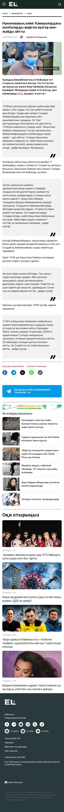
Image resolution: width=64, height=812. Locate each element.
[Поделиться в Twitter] (22, 372)
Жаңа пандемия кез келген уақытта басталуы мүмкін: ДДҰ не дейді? (31, 598)
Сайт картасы (11, 751)
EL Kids (30, 731)
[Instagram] (28, 724)
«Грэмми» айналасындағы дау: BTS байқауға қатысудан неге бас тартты (31, 556)
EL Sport (14, 731)
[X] (35, 724)
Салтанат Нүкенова (36, 366)
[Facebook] (7, 724)
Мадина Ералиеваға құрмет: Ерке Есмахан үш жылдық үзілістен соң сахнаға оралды (31, 687)
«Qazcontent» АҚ (12, 738)
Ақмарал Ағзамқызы (36, 37)
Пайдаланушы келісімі (15, 718)
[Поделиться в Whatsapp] (31, 372)
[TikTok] (42, 724)
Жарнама (9, 742)
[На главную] (13, 4)
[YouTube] (21, 724)
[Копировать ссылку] (40, 372)
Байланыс (9, 714)
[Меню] (4, 4)
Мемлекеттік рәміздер (15, 747)
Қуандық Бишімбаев (13, 366)
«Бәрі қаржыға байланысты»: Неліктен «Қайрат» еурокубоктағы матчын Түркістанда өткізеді (31, 643)
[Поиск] (60, 4)
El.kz (20, 93)
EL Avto (45, 731)
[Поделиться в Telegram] (13, 372)
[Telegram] (14, 724)
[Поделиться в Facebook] (4, 372)
